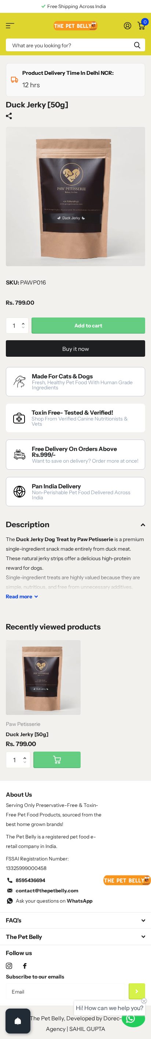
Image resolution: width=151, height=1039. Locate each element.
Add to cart (88, 325)
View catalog (10, 26)
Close (75, 920)
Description (27, 524)
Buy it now (75, 348)
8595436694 (30, 880)
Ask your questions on (54, 901)
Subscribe (137, 991)
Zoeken (137, 44)
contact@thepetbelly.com (47, 890)
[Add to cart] (57, 760)
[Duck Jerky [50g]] (43, 677)
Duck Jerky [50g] (27, 734)
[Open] (17, 1021)
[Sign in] (127, 25)
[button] (25, 320)
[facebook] (24, 966)
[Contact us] (133, 1018)
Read (19, 596)
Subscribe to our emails (35, 976)
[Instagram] (9, 966)
